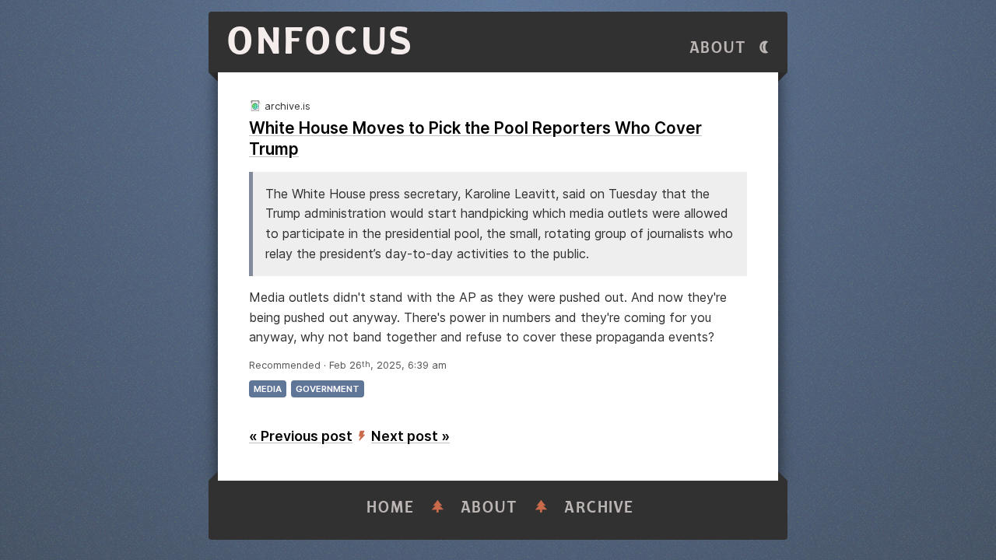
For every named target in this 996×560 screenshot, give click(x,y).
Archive (599, 507)
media (268, 388)
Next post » (410, 436)
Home (390, 507)
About (718, 48)
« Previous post (300, 436)
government (327, 388)
